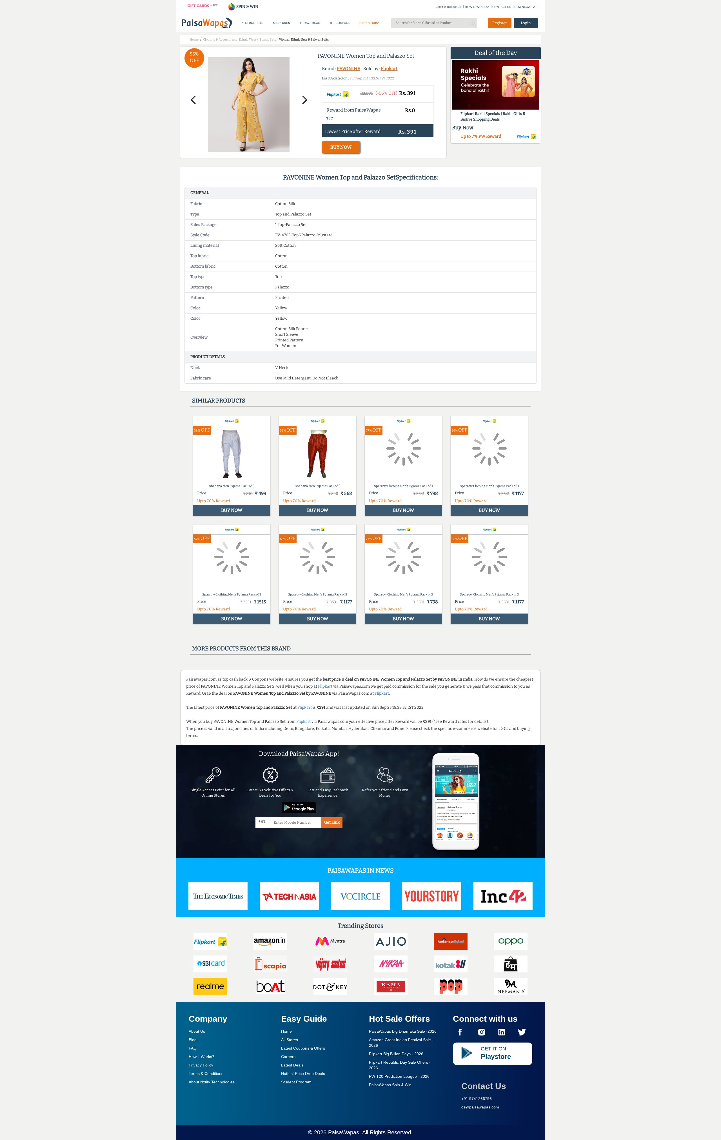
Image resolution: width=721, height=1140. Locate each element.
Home (286, 1031)
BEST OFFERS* (369, 23)
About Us (197, 1031)
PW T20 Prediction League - (399, 1076)
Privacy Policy (201, 1065)
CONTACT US (501, 7)
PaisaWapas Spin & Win (390, 1085)
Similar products (218, 400)
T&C (329, 118)
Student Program (296, 1082)
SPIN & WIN (246, 6)
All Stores (289, 1039)
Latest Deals (292, 1065)
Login (526, 23)
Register (499, 23)
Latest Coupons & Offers (303, 1048)
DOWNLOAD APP (526, 7)
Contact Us (483, 1086)
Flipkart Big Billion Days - (396, 1054)
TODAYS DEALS (310, 23)
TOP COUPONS (340, 23)
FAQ (193, 1048)
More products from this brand (241, 648)
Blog (193, 1039)
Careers (288, 1056)
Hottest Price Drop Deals (303, 1073)
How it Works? (201, 1056)
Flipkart (389, 68)
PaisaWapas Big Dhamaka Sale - (403, 1031)
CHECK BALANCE (449, 7)
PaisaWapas (343, 1132)
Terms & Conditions (206, 1073)
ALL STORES (281, 23)
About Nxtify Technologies (212, 1082)
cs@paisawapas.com (480, 1107)
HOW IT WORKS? (477, 7)
